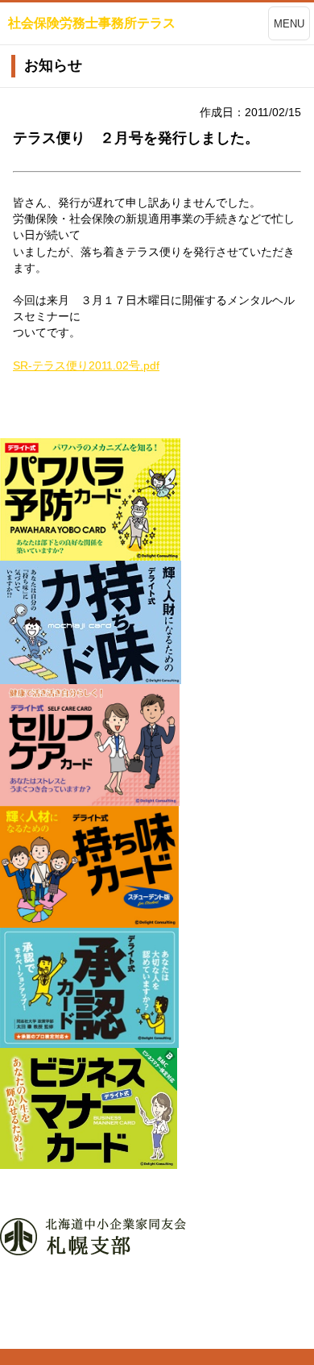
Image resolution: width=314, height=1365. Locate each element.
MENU (289, 24)
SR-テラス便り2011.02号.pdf (86, 365)
